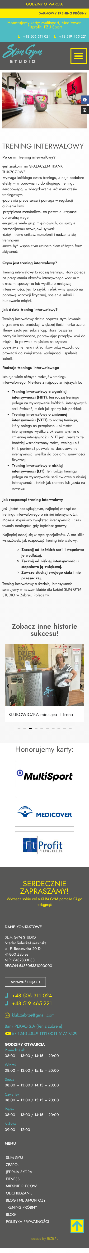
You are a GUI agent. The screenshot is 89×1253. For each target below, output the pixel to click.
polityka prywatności (27, 1221)
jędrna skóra (19, 1172)
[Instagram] (85, 110)
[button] (78, 56)
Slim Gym (14, 1157)
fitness (13, 1179)
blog (11, 1214)
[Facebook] (85, 99)
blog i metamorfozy (26, 1200)
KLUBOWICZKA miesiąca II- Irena (41, 714)
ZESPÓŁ (12, 1164)
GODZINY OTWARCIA (44, 4)
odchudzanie (19, 1193)
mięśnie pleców (21, 1186)
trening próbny (21, 1207)
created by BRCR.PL (44, 1238)
